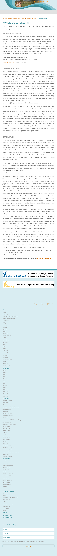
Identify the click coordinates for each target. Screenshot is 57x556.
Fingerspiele (6, 469)
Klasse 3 (5, 374)
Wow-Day (5, 443)
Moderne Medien (7, 445)
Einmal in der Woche (8, 473)
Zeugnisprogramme (8, 504)
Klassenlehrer (6, 402)
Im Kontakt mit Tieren (8, 476)
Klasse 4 (5, 376)
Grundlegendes (7, 461)
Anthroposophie (7, 409)
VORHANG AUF (7, 482)
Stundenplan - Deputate (9, 447)
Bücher (5, 513)
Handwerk (5, 353)
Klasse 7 (5, 383)
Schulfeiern (6, 417)
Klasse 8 (5, 385)
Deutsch (5, 312)
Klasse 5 (5, 379)
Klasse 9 (5, 387)
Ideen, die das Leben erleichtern (11, 452)
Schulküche (6, 454)
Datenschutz (51, 304)
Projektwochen (6, 430)
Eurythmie (5, 342)
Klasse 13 (5, 396)
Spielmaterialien (7, 467)
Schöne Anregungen (8, 465)
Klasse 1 (5, 370)
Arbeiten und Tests (7, 422)
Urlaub (4, 510)
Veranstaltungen (7, 515)
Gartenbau (5, 355)
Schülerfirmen (6, 435)
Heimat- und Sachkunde (9, 318)
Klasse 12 (23, 18)
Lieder (4, 471)
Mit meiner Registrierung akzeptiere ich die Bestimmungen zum (24, 541)
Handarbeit (5, 350)
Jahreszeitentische (7, 480)
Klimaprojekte (6, 437)
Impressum (44, 304)
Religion (5, 338)
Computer (5, 357)
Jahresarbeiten (6, 428)
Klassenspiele (6, 426)
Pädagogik (5, 411)
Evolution (34, 18)
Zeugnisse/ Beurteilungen (9, 424)
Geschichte (5, 333)
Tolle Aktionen (6, 439)
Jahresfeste (6, 463)
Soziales (5, 441)
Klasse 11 (5, 391)
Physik (4, 331)
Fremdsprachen (7, 335)
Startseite (5, 18)
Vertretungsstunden (8, 415)
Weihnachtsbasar (7, 456)
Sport (4, 344)
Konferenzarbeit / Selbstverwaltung (12, 420)
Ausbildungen (6, 495)
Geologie (5, 327)
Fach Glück (6, 340)
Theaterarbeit (6, 365)
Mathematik (6, 314)
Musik (4, 346)
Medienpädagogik (7, 359)
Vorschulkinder (6, 478)
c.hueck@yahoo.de (8, 62)
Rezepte (5, 486)
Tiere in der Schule (7, 450)
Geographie (6, 325)
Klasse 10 (5, 389)
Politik (4, 361)
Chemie (5, 329)
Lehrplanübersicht (7, 413)
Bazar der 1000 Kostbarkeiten (10, 497)
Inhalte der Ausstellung (43, 258)
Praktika (5, 432)
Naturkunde (6, 320)
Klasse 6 (5, 381)
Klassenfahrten (6, 499)
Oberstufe (5, 405)
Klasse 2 (5, 372)
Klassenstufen (16, 18)
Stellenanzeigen (7, 517)
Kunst (4, 348)
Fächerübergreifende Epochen (11, 407)
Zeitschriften (6, 508)
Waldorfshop (6, 493)
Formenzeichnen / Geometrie (10, 316)
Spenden (38, 304)
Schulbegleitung (7, 506)
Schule (10, 18)
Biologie (29, 18)
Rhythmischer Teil (7, 400)
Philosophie (6, 363)
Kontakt (33, 304)
